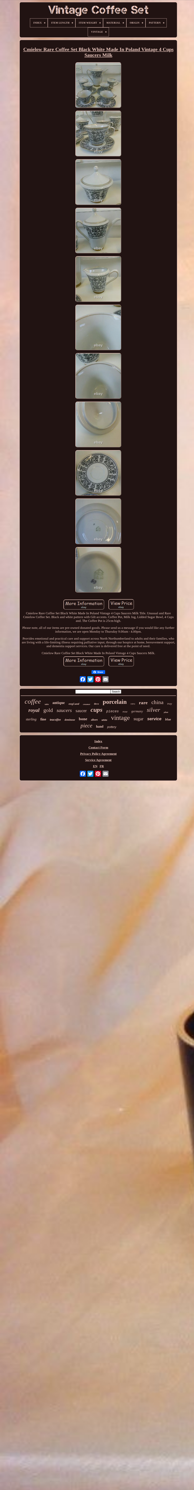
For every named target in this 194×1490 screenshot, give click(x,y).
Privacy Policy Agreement (98, 754)
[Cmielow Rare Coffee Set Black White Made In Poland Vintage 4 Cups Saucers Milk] (98, 85)
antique (58, 702)
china (157, 702)
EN (95, 766)
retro (133, 703)
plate (166, 712)
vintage (120, 717)
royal (34, 710)
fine (43, 719)
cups (96, 709)
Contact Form (98, 747)
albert (94, 719)
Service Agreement (98, 760)
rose (125, 711)
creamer (86, 704)
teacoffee (55, 719)
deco (96, 703)
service (154, 718)
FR (102, 766)
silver (153, 709)
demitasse (70, 719)
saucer (81, 710)
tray (169, 703)
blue (168, 719)
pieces (112, 711)
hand (99, 726)
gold (48, 710)
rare (143, 702)
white (104, 720)
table (47, 704)
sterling (31, 719)
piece (86, 725)
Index (98, 741)
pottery (111, 727)
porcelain (115, 701)
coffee (33, 701)
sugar (138, 718)
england (74, 703)
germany (137, 711)
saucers (64, 710)
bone (83, 719)
